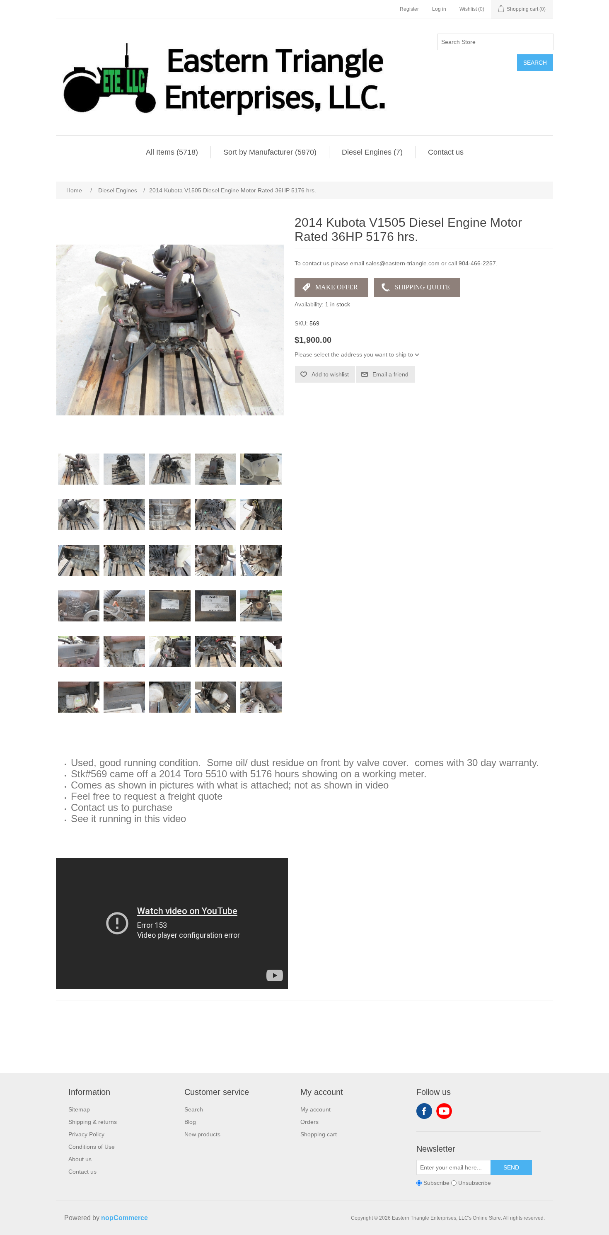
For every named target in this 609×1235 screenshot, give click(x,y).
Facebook (424, 1111)
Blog (190, 1122)
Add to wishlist (330, 374)
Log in (439, 9)
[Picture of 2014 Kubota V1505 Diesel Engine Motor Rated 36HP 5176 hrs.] (78, 469)
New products (202, 1134)
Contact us (446, 152)
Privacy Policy (86, 1134)
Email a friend (390, 374)
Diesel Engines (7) (372, 152)
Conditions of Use (91, 1146)
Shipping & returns (92, 1122)
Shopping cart (318, 1134)
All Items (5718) (172, 152)
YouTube (444, 1111)
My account (315, 1109)
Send (511, 1167)
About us (80, 1159)
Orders (309, 1122)
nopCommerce (124, 1217)
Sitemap (79, 1109)
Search (535, 62)
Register (409, 9)
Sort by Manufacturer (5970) (270, 152)
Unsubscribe (474, 1182)
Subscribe (436, 1182)
